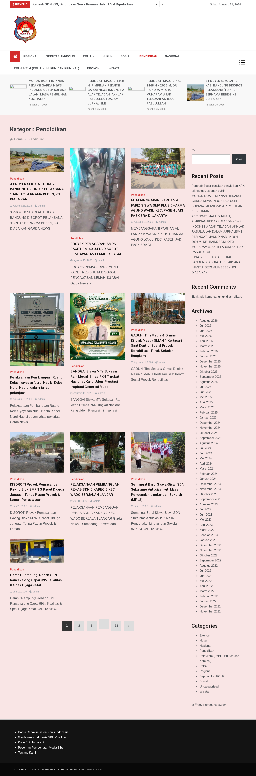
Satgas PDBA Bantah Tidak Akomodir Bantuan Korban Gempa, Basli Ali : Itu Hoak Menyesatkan (105, 4)
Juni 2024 (206, 453)
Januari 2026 (208, 356)
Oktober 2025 (208, 371)
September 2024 (210, 438)
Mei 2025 (206, 397)
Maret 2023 (207, 529)
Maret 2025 (207, 407)
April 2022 (206, 586)
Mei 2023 (206, 519)
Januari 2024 (208, 478)
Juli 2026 (205, 325)
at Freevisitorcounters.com (209, 704)
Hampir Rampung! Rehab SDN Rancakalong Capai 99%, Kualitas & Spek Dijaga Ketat (36, 580)
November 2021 (210, 611)
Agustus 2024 (209, 443)
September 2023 (210, 499)
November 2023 (210, 489)
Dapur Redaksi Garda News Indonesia (43, 732)
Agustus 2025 (209, 381)
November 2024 (210, 427)
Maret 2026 (207, 346)
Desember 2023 (210, 484)
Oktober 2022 (208, 555)
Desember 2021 (210, 606)
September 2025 (210, 376)
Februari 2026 (209, 351)
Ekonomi (94, 68)
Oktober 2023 (208, 494)
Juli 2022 (205, 570)
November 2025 (210, 366)
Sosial (126, 56)
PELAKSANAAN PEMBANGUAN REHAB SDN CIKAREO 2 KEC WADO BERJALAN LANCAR (94, 489)
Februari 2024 (209, 473)
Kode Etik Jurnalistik (31, 742)
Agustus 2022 (209, 565)
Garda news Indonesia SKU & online (42, 737)
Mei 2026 (206, 335)
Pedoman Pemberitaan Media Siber (41, 747)
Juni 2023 (206, 514)
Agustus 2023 (209, 504)
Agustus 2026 (209, 320)
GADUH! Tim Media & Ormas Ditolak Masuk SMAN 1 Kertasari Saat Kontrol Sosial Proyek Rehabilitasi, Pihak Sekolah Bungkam (156, 345)
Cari (194, 150)
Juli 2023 (205, 509)
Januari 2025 (208, 417)
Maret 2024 (207, 468)
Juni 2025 (206, 392)
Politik (89, 56)
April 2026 (206, 341)
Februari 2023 (209, 535)
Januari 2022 (208, 601)
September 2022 (210, 560)
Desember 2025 (210, 361)
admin (41, 205)
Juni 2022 (206, 575)
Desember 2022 (210, 545)
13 (116, 625)
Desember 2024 (210, 422)
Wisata (114, 68)
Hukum (108, 56)
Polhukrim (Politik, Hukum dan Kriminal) (46, 68)
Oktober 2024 (208, 433)
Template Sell (94, 769)
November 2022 (210, 550)
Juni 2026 (206, 330)
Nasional (172, 56)
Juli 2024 (205, 448)
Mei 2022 (206, 580)
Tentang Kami (27, 752)
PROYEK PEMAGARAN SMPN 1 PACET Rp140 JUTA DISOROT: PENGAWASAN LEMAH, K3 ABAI (226, 90)
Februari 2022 (209, 596)
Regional (30, 56)
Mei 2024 (206, 458)
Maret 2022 (207, 591)
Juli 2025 (205, 387)
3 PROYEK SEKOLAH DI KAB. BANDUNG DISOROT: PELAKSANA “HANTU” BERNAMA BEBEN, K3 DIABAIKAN (167, 90)
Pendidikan (148, 56)
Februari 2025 (209, 412)
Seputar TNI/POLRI (60, 56)
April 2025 (206, 402)
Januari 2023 (208, 540)
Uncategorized (209, 686)
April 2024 (206, 463)
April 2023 (206, 524)
